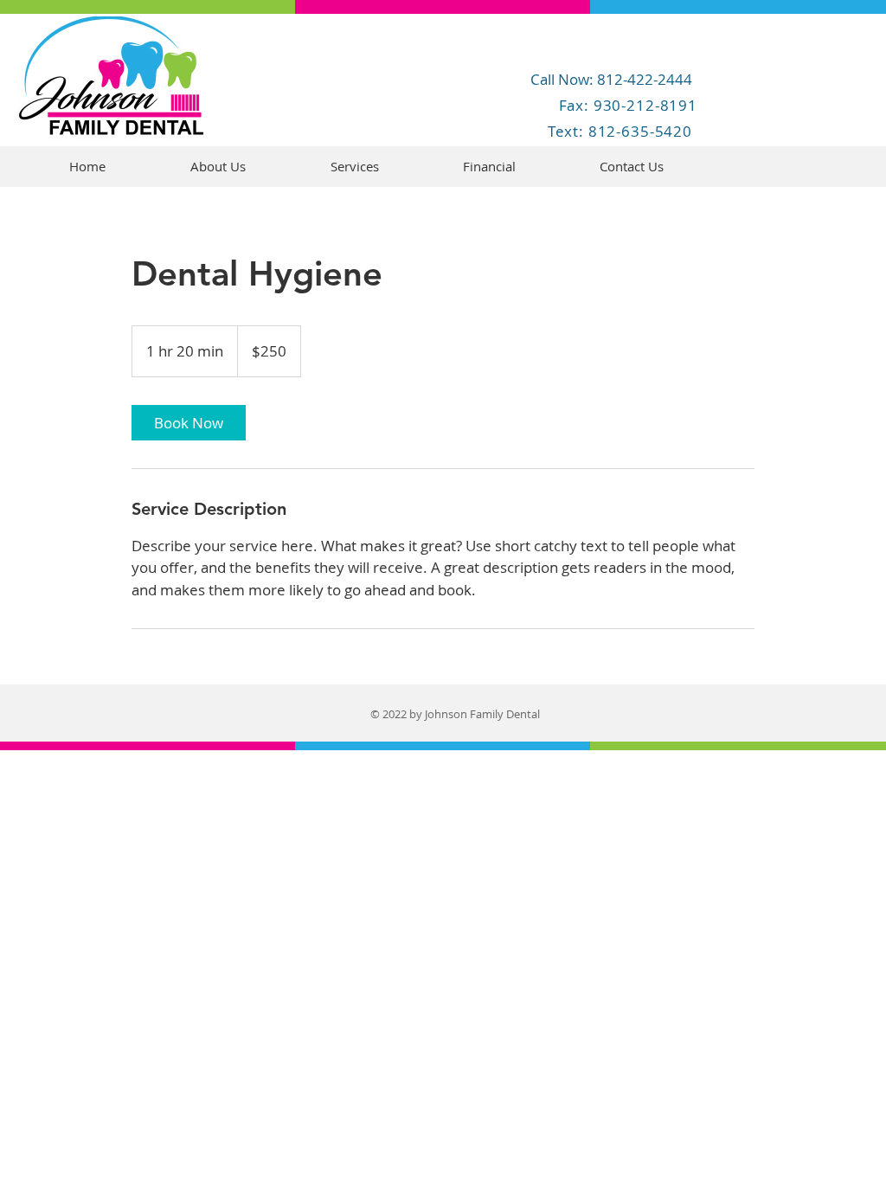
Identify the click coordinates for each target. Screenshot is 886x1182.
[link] (189, 422)
